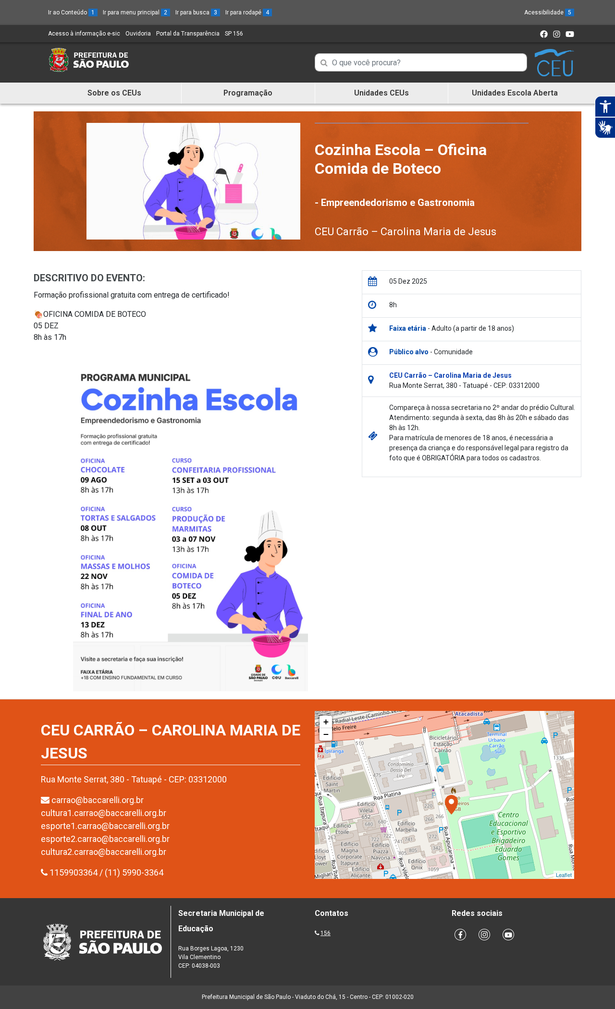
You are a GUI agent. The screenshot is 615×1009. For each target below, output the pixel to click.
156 (325, 933)
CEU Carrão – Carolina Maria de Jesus (405, 232)
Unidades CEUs (381, 92)
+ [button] (326, 722)
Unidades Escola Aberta (515, 92)
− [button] (326, 734)
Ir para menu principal (135, 12)
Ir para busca (196, 12)
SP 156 (234, 33)
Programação (247, 92)
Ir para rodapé (247, 12)
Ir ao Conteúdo (71, 12)
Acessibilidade (547, 12)
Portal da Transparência (188, 33)
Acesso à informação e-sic (84, 33)
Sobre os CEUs (114, 92)
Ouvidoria (138, 33)
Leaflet (564, 874)
